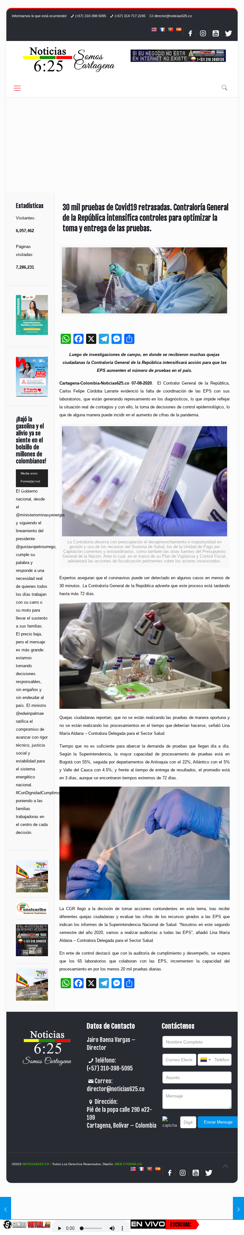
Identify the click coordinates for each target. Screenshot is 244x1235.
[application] (32, 478)
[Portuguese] (170, 29)
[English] (154, 29)
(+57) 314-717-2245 (130, 16)
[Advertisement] (122, 145)
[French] (162, 29)
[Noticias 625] (69, 60)
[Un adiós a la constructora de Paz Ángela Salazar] (238, 1209)
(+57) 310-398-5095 (90, 16)
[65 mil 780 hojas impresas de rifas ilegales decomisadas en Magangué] (5, 1209)
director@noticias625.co (173, 16)
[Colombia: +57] (205, 1059)
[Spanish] (178, 29)
